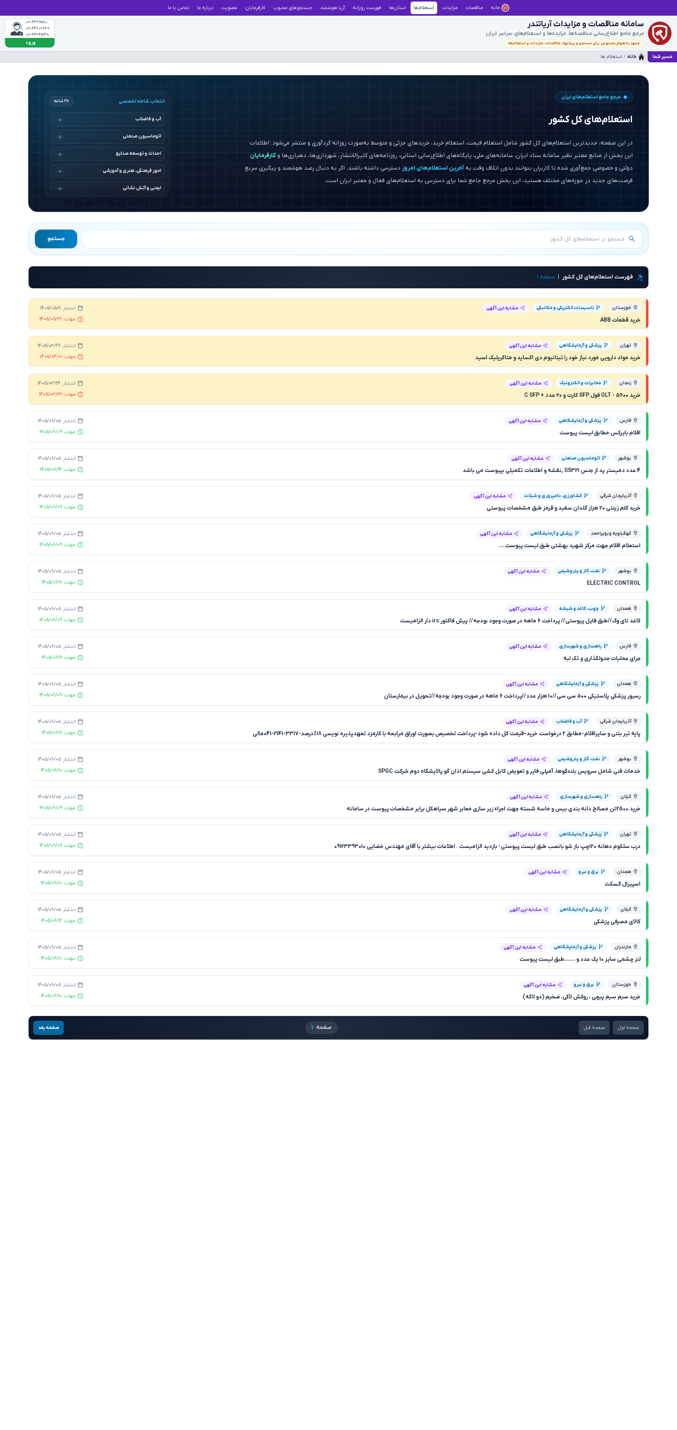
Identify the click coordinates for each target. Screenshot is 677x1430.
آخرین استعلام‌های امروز (433, 168)
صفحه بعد (48, 1028)
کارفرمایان (263, 155)
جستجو (56, 238)
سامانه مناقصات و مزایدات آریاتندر (585, 24)
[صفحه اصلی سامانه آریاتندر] (659, 33)
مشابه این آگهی (502, 308)
